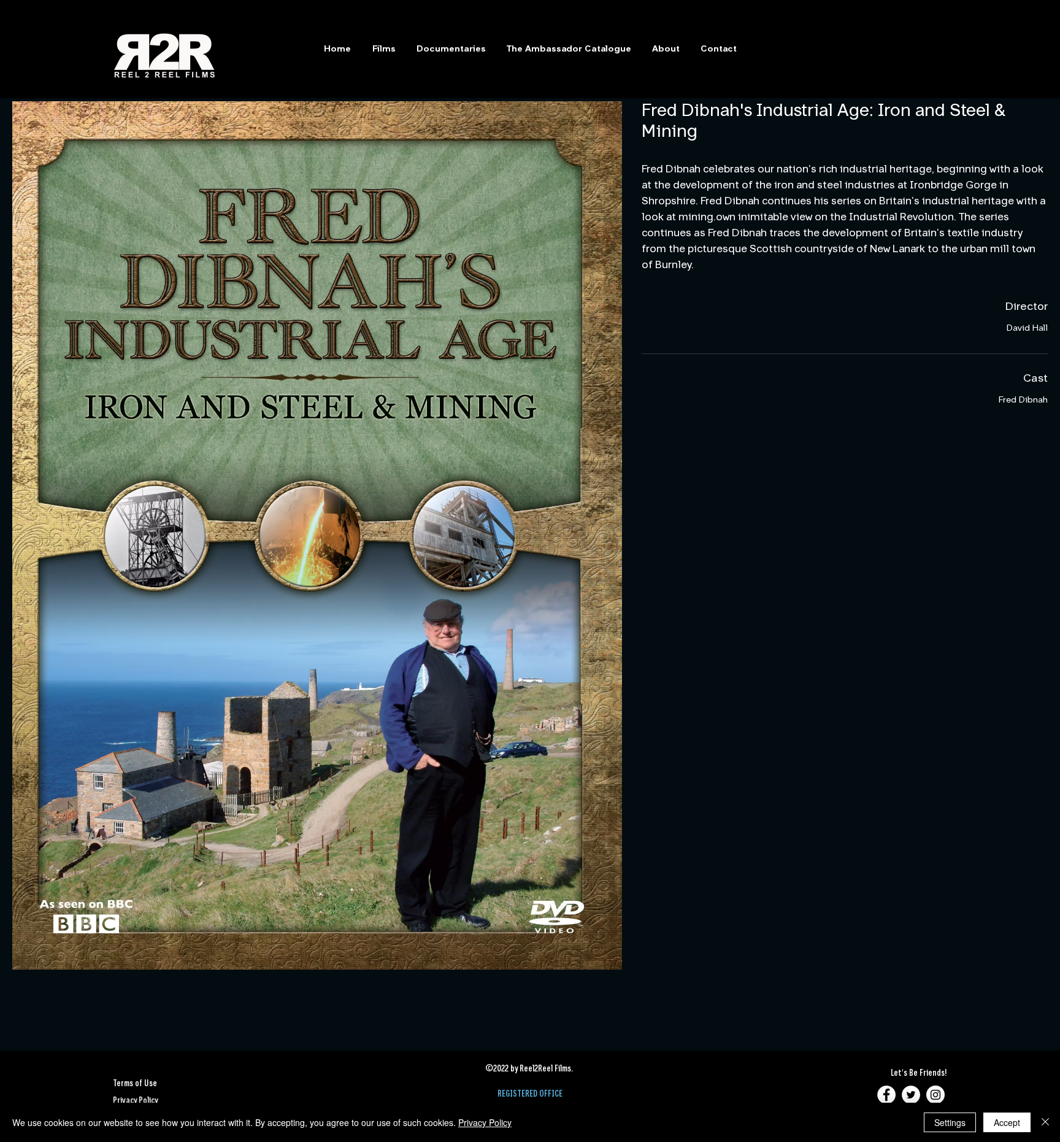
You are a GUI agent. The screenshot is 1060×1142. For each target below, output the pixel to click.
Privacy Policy (485, 1122)
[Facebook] (886, 1095)
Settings (950, 1122)
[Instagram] (935, 1095)
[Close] (1045, 1122)
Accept (1007, 1122)
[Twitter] (911, 1095)
